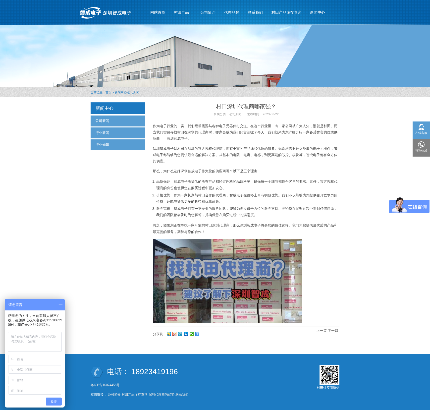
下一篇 (333, 331)
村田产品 (179, 13)
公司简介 (208, 12)
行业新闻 (102, 133)
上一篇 (321, 331)
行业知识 (102, 145)
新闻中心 (315, 13)
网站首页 (157, 12)
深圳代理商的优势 (161, 394)
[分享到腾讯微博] (180, 334)
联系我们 (255, 12)
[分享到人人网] (186, 334)
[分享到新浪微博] (174, 334)
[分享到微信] (192, 334)
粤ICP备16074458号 (106, 385)
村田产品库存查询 (286, 12)
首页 (108, 92)
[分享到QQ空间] (169, 334)
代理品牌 (231, 12)
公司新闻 (133, 92)
